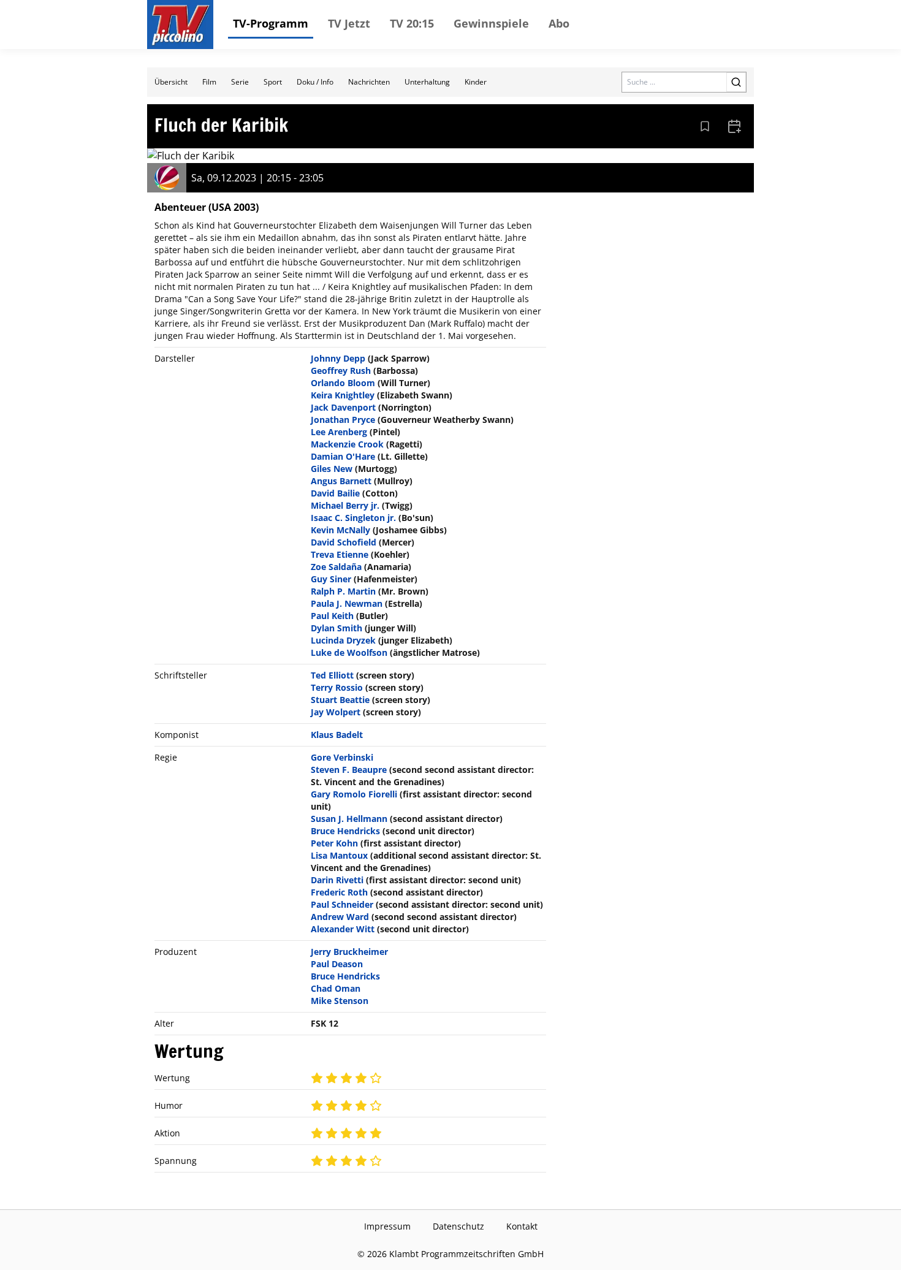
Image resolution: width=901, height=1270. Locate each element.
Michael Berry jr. (345, 505)
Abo (559, 23)
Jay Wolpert (335, 712)
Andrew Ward (340, 916)
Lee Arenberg (339, 432)
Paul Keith (332, 616)
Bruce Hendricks (345, 831)
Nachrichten (369, 82)
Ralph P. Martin (343, 591)
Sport (273, 82)
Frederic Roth (339, 892)
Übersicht (171, 82)
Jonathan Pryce (343, 419)
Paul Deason (337, 964)
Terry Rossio (337, 687)
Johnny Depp (338, 358)
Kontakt (522, 1226)
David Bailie (335, 493)
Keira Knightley (342, 395)
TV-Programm (270, 23)
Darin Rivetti (337, 880)
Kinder (476, 82)
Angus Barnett (341, 481)
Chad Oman (335, 988)
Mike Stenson (339, 1000)
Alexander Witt (342, 929)
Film (209, 82)
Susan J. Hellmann (349, 818)
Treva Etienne (339, 554)
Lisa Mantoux (339, 855)
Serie (240, 82)
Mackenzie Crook (347, 444)
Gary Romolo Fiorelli (354, 794)
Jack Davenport (343, 407)
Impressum (387, 1226)
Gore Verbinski (342, 757)
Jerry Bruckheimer (349, 951)
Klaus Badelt (337, 734)
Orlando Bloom (343, 383)
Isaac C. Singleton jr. (353, 517)
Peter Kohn (334, 843)
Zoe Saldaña (336, 566)
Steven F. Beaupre (349, 769)
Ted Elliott (332, 675)
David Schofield (343, 542)
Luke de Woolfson (349, 652)
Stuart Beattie (340, 699)
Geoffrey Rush (341, 370)
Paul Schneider (342, 904)
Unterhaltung (427, 82)
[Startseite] (180, 24)
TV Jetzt (349, 23)
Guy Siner (331, 579)
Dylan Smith (336, 628)
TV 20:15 (412, 23)
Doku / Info (315, 82)
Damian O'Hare (343, 456)
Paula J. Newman (346, 603)
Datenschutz (458, 1226)
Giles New (331, 468)
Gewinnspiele (491, 23)
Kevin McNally (340, 530)
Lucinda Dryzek (343, 640)
